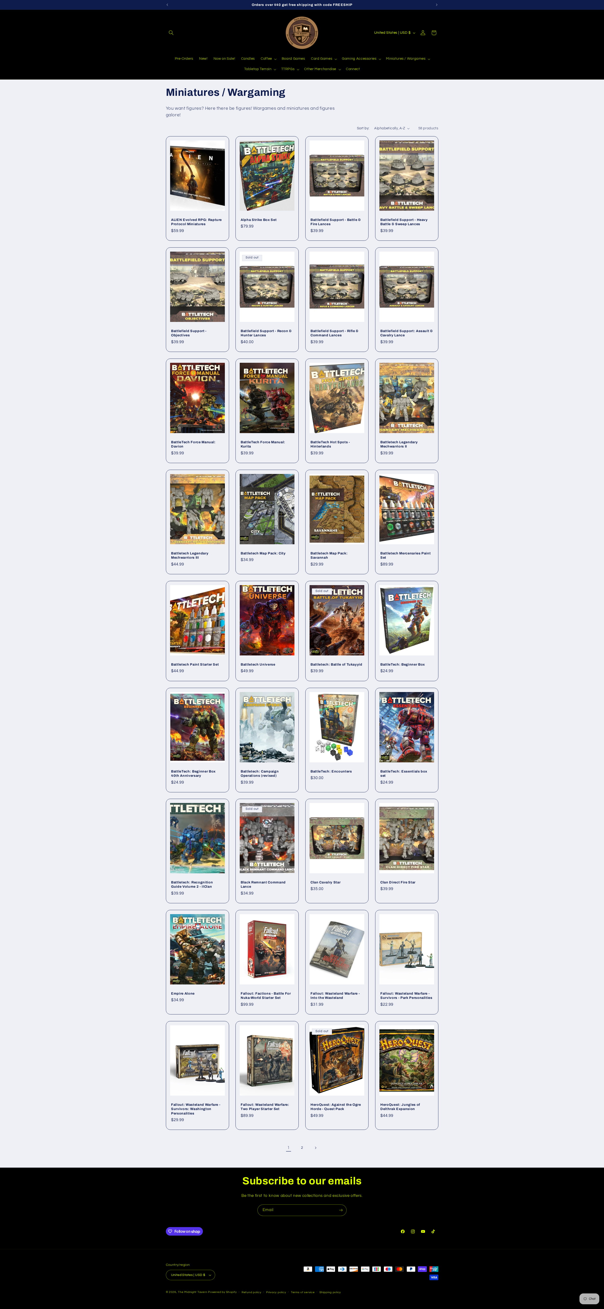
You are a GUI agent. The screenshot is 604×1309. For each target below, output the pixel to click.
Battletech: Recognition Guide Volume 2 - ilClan (192, 884)
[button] (171, 32)
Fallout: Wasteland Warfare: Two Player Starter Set (265, 1107)
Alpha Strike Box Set (259, 220)
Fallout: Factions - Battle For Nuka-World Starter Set (266, 996)
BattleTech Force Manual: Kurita (263, 444)
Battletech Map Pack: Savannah (329, 555)
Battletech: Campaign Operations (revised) (260, 773)
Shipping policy (330, 1292)
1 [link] (288, 1148)
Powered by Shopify (222, 1292)
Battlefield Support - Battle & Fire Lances (335, 222)
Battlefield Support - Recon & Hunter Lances (266, 333)
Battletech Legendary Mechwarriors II (399, 444)
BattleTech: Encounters (331, 771)
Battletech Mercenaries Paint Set (405, 555)
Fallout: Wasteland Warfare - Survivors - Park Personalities (406, 996)
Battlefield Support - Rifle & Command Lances (334, 333)
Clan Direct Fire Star (397, 882)
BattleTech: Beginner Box (402, 664)
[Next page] (315, 1147)
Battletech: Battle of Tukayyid (336, 664)
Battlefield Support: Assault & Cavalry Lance (406, 333)
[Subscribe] (341, 1210)
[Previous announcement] (167, 4)
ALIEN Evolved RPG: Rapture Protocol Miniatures (196, 222)
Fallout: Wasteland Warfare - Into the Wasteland (335, 996)
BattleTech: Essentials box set (403, 773)
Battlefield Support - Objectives (189, 333)
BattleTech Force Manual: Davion (193, 444)
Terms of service (303, 1292)
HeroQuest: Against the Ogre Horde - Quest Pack (335, 1107)
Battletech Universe (258, 664)
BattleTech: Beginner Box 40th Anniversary (193, 773)
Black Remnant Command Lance (263, 884)
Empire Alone (183, 993)
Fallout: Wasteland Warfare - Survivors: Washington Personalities (195, 1109)
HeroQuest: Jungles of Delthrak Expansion (400, 1107)
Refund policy (251, 1292)
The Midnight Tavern (192, 1292)
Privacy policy (276, 1292)
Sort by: (363, 128)
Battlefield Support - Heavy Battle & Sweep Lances (404, 222)
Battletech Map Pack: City (263, 553)
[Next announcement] (437, 4)
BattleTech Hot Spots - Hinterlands (330, 444)
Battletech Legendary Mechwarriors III (189, 555)
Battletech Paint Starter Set (195, 664)
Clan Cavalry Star (325, 882)
